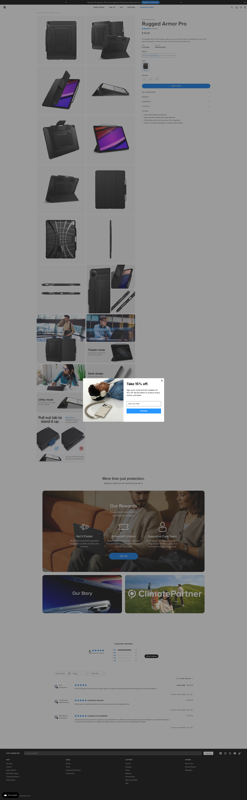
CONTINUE (143, 411)
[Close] (161, 380)
